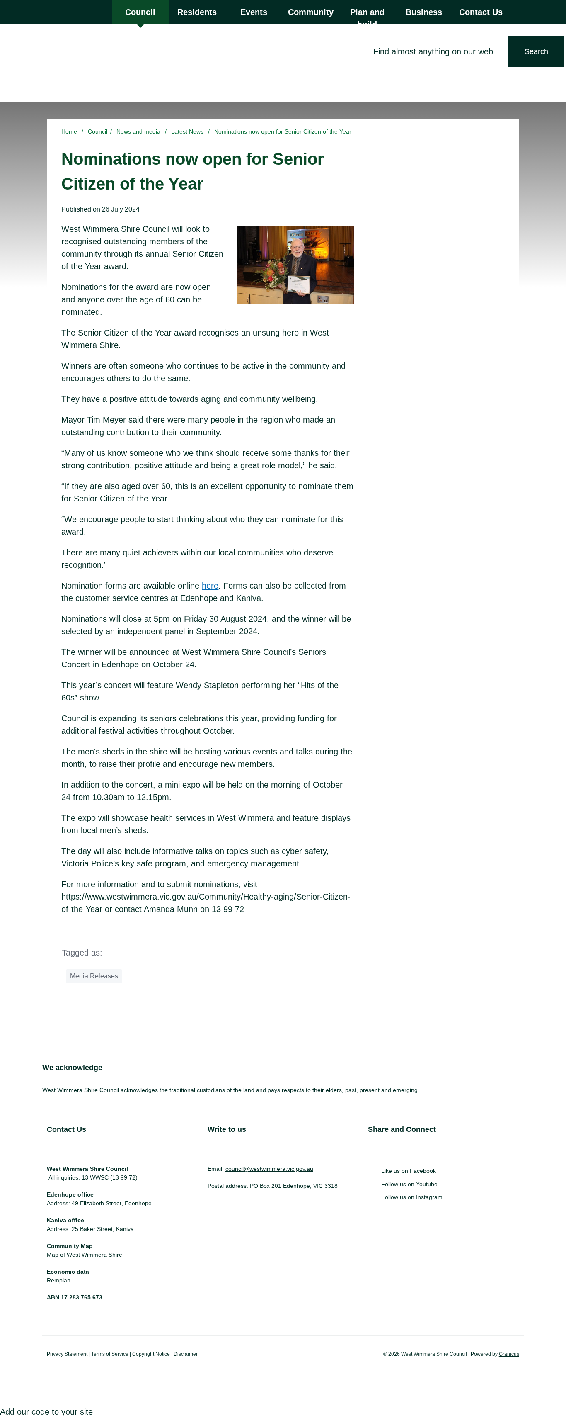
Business (424, 12)
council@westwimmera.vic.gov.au (269, 1168)
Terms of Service (109, 1354)
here (210, 585)
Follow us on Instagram (412, 1197)
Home (69, 131)
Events (253, 12)
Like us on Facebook (408, 1170)
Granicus (509, 1354)
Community (311, 12)
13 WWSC (95, 1177)
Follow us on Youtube (409, 1184)
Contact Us (481, 12)
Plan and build (367, 15)
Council (97, 131)
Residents (197, 12)
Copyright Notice (151, 1354)
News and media (139, 131)
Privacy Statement (67, 1354)
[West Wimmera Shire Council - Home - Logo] (56, 62)
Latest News (188, 131)
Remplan (58, 1280)
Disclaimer (186, 1354)
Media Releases (94, 976)
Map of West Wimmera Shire (84, 1254)
